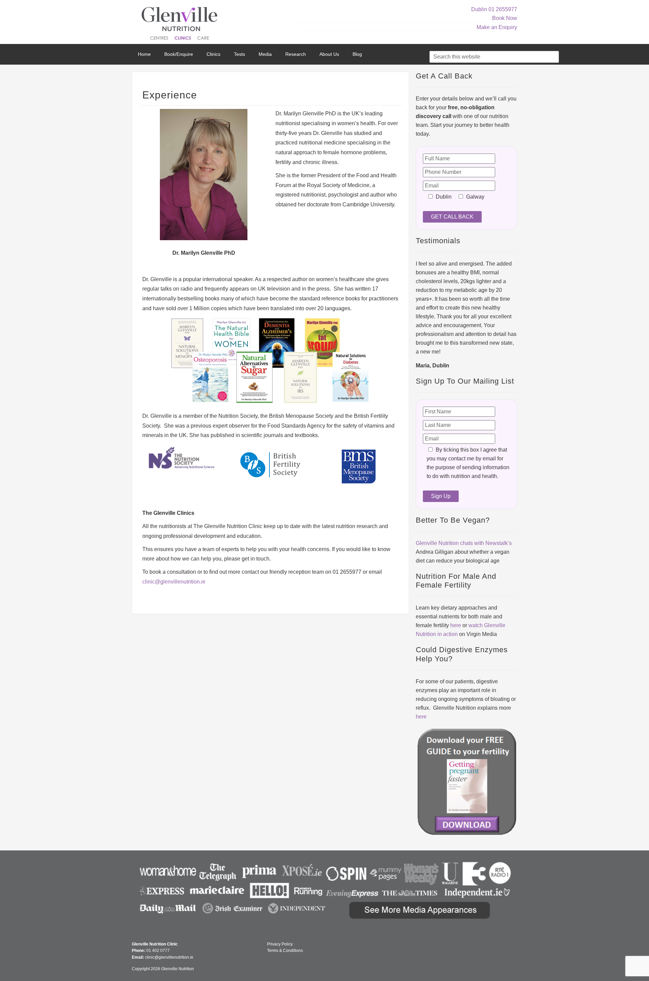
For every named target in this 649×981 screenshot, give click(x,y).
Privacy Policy (280, 944)
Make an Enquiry (497, 27)
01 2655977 (502, 9)
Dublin (479, 9)
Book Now (504, 18)
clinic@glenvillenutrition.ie (174, 582)
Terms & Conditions (285, 950)
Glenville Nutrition (180, 24)
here (455, 625)
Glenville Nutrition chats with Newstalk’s (464, 543)
